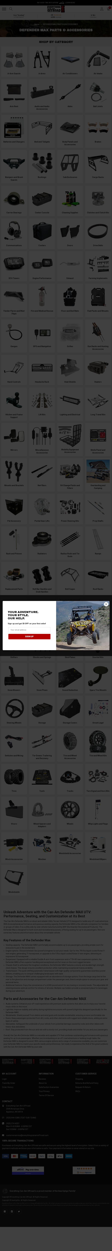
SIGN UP (29, 636)
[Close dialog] (106, 604)
